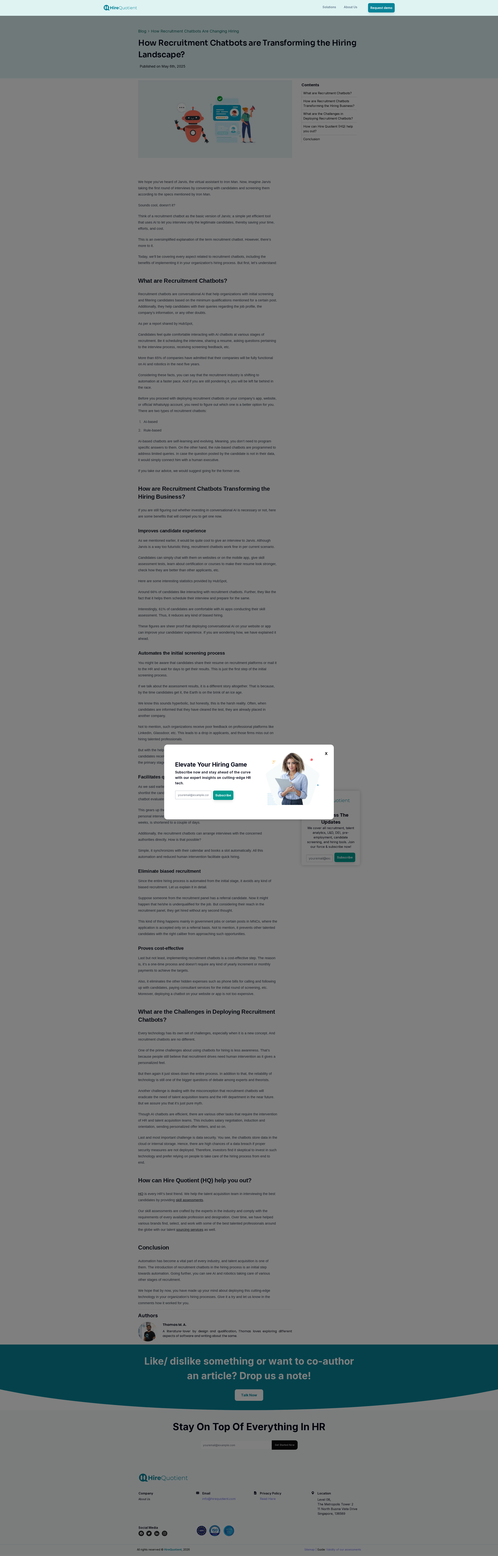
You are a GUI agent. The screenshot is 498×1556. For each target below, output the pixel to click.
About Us (350, 7)
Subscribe (223, 795)
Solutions (329, 7)
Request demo (381, 8)
